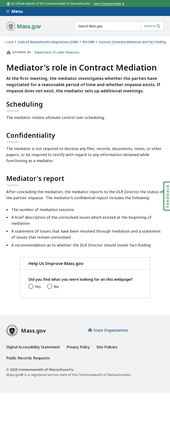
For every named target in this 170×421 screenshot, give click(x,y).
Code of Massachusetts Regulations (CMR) (48, 42)
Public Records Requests (28, 357)
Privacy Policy (78, 346)
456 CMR (88, 42)
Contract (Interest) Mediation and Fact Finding (132, 42)
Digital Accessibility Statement (33, 346)
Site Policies (106, 346)
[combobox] (119, 26)
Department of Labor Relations (56, 52)
